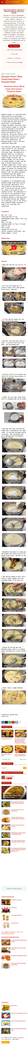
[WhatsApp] (9, 722)
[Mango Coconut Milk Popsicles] (5, 1023)
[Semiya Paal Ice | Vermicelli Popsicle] (5, 1015)
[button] (2, 2)
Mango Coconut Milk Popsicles (18, 1021)
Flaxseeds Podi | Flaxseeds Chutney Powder (19, 941)
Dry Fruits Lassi (15, 923)
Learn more (15, 1039)
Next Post (23, 759)
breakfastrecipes (10, 74)
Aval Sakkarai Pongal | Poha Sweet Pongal (17, 810)
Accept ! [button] (5, 1042)
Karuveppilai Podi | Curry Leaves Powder (18, 948)
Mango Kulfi (14, 1005)
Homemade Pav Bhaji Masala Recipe (19, 955)
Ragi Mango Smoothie (6, 738)
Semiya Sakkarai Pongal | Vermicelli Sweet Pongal (20, 755)
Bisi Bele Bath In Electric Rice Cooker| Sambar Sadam (18, 833)
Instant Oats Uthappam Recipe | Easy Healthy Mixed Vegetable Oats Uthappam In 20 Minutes (20, 741)
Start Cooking (14, 46)
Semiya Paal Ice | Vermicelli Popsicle (19, 1013)
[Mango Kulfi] (5, 1008)
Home (2, 74)
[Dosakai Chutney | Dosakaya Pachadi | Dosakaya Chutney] (5, 804)
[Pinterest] (13, 722)
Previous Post (6, 759)
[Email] (16, 722)
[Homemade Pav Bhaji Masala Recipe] (5, 958)
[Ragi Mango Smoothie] (5, 902)
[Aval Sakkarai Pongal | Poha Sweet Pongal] (5, 812)
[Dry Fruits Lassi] (5, 925)
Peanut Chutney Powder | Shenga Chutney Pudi (18, 964)
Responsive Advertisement (14, 888)
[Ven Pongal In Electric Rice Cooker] (5, 827)
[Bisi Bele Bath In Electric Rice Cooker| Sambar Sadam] (5, 835)
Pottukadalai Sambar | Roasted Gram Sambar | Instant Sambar (18, 841)
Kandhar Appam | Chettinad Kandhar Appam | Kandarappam (17, 818)
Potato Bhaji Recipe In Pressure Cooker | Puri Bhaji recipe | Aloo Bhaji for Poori (18, 850)
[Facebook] (2, 722)
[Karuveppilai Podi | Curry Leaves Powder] (5, 950)
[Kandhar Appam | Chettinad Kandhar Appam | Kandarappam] (5, 820)
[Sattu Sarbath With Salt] (5, 917)
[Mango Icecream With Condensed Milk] (5, 1031)
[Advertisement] (14, 870)
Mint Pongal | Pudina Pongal (6, 755)
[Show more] (19, 722)
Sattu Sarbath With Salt (17, 915)
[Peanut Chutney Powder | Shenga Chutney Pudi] (5, 966)
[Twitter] (6, 722)
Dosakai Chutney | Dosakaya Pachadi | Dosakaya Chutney (17, 802)
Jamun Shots (14, 907)
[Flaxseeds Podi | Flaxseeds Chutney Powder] (5, 942)
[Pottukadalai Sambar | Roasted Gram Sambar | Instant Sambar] (5, 843)
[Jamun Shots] (5, 910)
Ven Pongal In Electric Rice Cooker (17, 825)
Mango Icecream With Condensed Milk (18, 1029)
